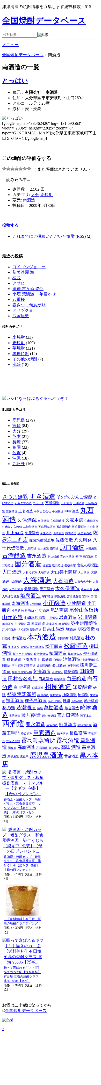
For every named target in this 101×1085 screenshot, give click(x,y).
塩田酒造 (57, 565)
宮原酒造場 (74, 596)
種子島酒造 (36, 700)
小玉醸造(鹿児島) (23, 610)
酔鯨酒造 (26, 733)
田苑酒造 (46, 679)
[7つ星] (29, 169)
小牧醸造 (76, 603)
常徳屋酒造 (36, 623)
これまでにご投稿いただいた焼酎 (43, 236)
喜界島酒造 (84, 556)
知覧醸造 (82, 687)
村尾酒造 (77, 638)
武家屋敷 (20, 316)
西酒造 (13, 723)
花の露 (8, 707)
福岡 (16, 447)
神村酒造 (55, 695)
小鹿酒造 (42, 610)
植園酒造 (58, 653)
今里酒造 (46, 533)
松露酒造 (76, 646)
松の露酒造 (37, 647)
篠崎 (66, 701)
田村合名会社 (23, 678)
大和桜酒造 (30, 572)
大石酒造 (63, 581)
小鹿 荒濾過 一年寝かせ (34, 294)
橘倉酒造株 (75, 654)
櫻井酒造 (14, 659)
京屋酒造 (32, 533)
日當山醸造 (53, 629)
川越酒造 (20, 624)
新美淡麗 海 (23, 272)
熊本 (16, 436)
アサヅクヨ (22, 310)
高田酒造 (71, 747)
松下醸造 (54, 646)
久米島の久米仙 (12, 526)
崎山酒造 (7, 624)
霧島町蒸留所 (38, 740)
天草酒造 (47, 589)
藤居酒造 (14, 715)
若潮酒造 (26, 707)
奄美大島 (86, 589)
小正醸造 (54, 603)
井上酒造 (15, 532)
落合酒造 (71, 708)
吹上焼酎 (53, 556)
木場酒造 (19, 638)
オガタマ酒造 (23, 503)
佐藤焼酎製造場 (41, 540)
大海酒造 (37, 580)
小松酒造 (36, 604)
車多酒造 (52, 725)
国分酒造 (28, 564)
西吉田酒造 (68, 715)
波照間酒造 (44, 665)
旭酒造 (71, 629)
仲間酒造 (70, 533)
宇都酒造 (47, 596)
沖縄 (16, 458)
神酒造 (83, 695)
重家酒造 (44, 733)
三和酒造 (66, 503)
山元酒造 (12, 617)
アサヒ (18, 283)
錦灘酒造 (62, 733)
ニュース (38, 503)
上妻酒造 (25, 511)
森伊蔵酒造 (41, 654)
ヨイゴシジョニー (29, 267)
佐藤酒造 (64, 540)
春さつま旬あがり (29, 305)
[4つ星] (17, 169)
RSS (80, 236)
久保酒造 (43, 520)
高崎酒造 (26, 747)
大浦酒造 (16, 581)
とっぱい (15, 80)
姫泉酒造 (30, 595)
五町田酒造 (79, 526)
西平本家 (86, 715)
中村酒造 (71, 511)
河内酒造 (17, 665)
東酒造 (24, 647)
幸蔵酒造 (64, 624)
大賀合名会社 (83, 581)
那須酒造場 (84, 725)
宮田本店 (87, 596)
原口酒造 (72, 547)
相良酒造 (58, 686)
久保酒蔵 (27, 520)
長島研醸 (78, 733)
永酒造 (57, 660)
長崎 (16, 442)
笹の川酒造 (55, 701)
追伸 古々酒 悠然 (28, 288)
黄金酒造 (71, 756)
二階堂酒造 (30, 526)
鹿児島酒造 (46, 755)
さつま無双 (15, 497)
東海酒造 (13, 647)
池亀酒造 (72, 659)
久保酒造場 (57, 520)
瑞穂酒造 (71, 672)
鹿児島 (18, 420)
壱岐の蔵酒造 (88, 565)
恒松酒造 (23, 629)
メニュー (10, 44)
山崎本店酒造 (35, 618)
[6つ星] (25, 169)
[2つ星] (8, 169)
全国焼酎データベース (44, 20)
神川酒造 (43, 695)
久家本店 (74, 520)
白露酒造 (38, 687)
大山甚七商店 (64, 572)
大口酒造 (12, 572)
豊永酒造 (35, 724)
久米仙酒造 (91, 520)
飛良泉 (12, 748)
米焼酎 (18, 337)
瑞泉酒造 (57, 672)
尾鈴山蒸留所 (84, 610)
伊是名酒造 (84, 533)
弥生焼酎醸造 (84, 623)
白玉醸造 (76, 678)
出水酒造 (43, 548)
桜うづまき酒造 (23, 654)
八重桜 (18, 299)
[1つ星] (4, 169)
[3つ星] (12, 169)
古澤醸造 (14, 555)
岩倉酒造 (68, 617)
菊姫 (40, 708)
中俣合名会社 (42, 511)
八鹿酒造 (31, 548)
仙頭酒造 (58, 533)
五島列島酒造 (46, 526)
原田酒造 (91, 548)
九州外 (18, 463)
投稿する (10, 225)
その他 (63, 497)
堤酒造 (46, 565)
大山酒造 (83, 572)
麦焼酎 (46, 194)
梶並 (16, 278)
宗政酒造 (60, 596)
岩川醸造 (87, 617)
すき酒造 (42, 496)
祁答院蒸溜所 (21, 694)
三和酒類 (78, 503)
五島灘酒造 (63, 526)
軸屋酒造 (67, 724)
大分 (35, 194)
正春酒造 (29, 659)
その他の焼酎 (24, 359)
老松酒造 (91, 701)
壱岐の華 (70, 565)
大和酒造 (43, 572)
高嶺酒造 (42, 748)
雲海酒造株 (13, 741)
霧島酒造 (67, 740)
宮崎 (16, 425)
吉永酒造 (37, 556)
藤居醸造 (31, 715)
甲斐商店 (60, 679)
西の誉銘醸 (49, 715)
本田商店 (63, 638)
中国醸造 (57, 511)
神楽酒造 (69, 695)
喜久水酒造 (67, 556)
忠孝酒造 (9, 629)
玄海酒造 (42, 671)
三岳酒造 (11, 511)
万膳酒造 (52, 503)
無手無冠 (73, 665)
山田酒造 (52, 618)
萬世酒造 (53, 707)
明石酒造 (86, 629)
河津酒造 (29, 665)
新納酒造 (35, 629)
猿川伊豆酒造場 (22, 672)
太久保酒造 (67, 588)
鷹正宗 (24, 756)
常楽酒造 (51, 624)
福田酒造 (15, 700)
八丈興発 (83, 540)
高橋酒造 (54, 748)
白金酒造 (22, 687)
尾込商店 (59, 610)
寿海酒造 (20, 603)
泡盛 (16, 364)
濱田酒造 (59, 665)
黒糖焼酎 (20, 353)
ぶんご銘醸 (82, 497)
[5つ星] (21, 169)
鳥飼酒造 (13, 756)
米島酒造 (77, 701)
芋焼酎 (18, 348)
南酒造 (29, 200)
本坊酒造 (41, 637)
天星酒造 (31, 589)
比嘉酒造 (45, 659)
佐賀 (16, 453)
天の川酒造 (16, 589)
